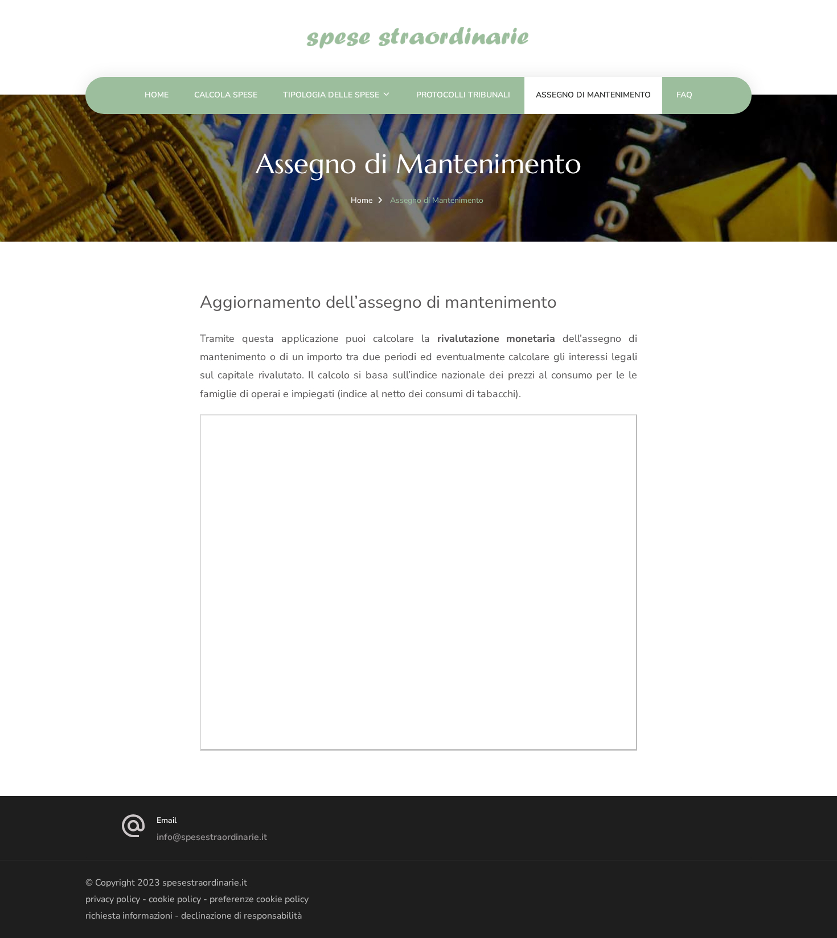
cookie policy (175, 899)
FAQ (684, 94)
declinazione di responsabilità (241, 916)
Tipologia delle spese (331, 94)
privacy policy (112, 899)
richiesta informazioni (129, 916)
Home (157, 94)
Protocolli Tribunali (463, 94)
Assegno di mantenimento (593, 94)
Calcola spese (225, 94)
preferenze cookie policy (259, 899)
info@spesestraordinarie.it (212, 837)
